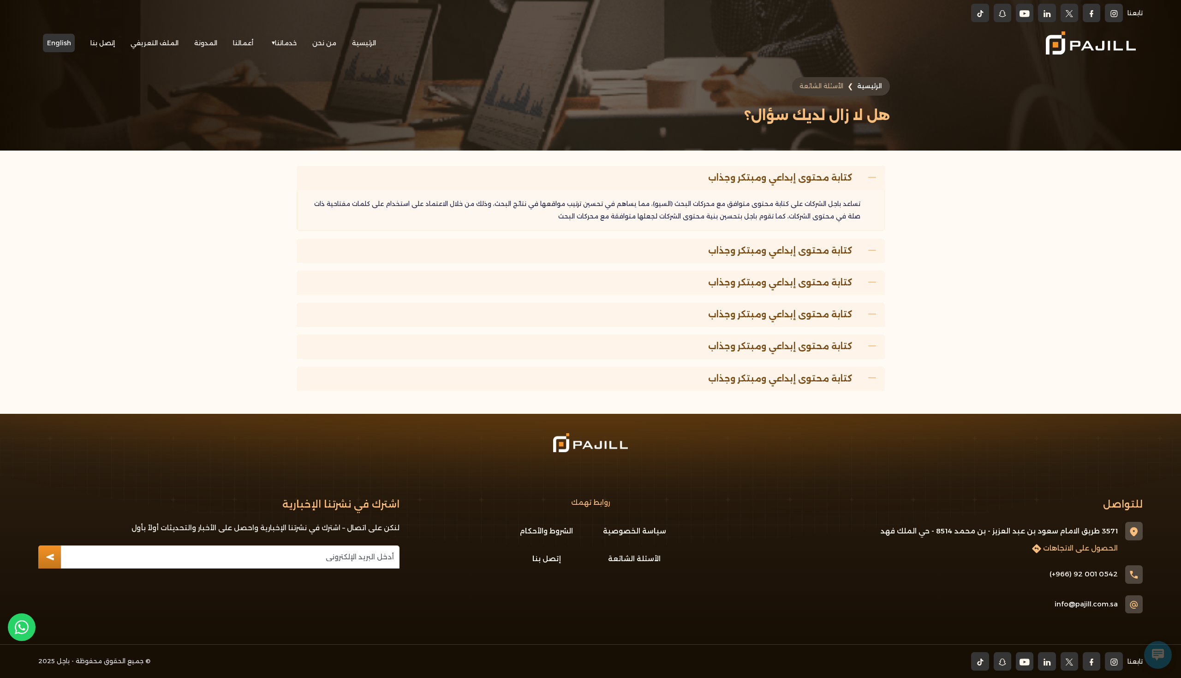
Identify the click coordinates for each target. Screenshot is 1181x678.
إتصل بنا (102, 43)
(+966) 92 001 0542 (1084, 573)
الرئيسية (364, 43)
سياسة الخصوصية (634, 531)
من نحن (324, 43)
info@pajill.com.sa (1086, 603)
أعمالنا (243, 43)
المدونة (205, 43)
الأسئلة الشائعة (634, 558)
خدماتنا (286, 43)
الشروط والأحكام (546, 531)
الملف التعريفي (155, 43)
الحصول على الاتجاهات (1079, 548)
